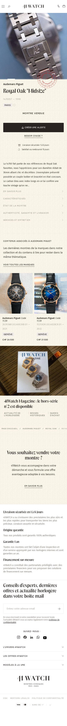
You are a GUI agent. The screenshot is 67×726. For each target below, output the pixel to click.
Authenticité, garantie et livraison (26, 213)
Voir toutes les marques (18, 264)
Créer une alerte (35, 127)
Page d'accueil (10, 428)
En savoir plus (12, 191)
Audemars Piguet (32, 428)
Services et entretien (16, 220)
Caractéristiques (14, 198)
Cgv (5, 698)
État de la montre (14, 206)
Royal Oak (51, 428)
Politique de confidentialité (48, 698)
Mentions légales (19, 698)
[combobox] (38, 704)
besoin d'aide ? (33, 136)
